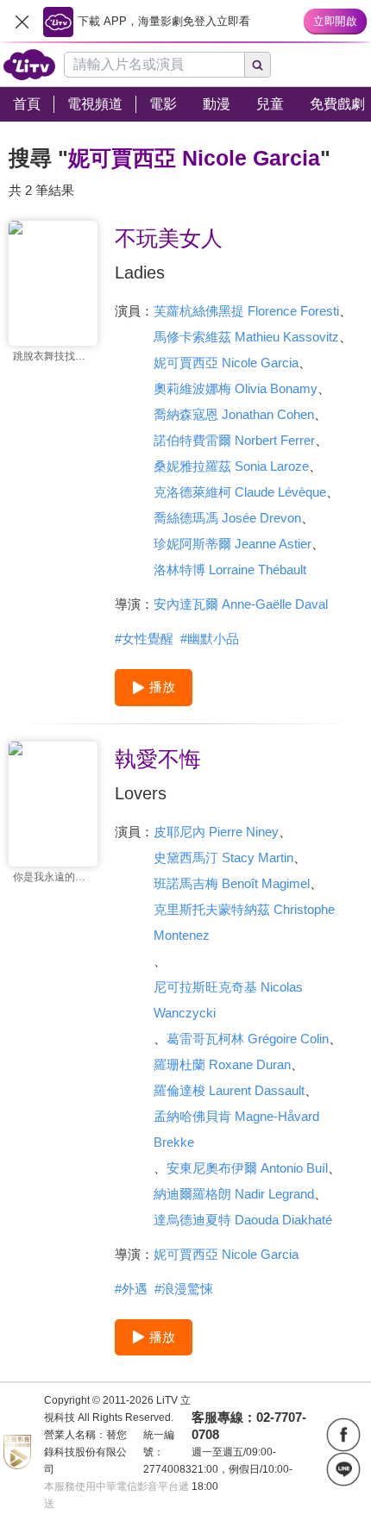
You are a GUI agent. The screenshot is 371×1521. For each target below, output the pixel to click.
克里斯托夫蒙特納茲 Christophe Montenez (244, 922)
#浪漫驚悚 (183, 1288)
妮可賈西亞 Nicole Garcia (226, 362)
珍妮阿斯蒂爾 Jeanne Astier (232, 543)
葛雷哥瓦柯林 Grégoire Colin (248, 1038)
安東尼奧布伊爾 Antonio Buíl (247, 1168)
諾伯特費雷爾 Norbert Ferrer (234, 440)
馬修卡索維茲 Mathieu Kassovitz (246, 336)
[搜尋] (258, 65)
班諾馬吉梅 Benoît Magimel (232, 883)
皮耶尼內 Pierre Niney (216, 831)
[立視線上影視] (29, 64)
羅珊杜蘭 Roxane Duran (222, 1064)
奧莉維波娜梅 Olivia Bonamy (236, 388)
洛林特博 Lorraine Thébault (230, 569)
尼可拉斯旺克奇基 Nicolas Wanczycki (228, 1000)
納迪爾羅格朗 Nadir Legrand (234, 1193)
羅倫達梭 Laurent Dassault (229, 1090)
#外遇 (131, 1288)
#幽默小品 (209, 638)
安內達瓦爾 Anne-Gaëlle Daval (241, 604)
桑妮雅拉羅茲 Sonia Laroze (231, 466)
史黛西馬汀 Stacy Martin (223, 857)
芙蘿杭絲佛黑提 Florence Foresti (246, 311)
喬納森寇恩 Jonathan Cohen (234, 414)
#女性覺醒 (144, 638)
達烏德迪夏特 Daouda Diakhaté (243, 1219)
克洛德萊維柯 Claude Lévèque (240, 492)
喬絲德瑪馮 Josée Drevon (227, 517)
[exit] (21, 21)
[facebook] (343, 1435)
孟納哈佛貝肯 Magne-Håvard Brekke (236, 1129)
